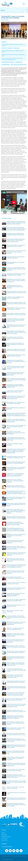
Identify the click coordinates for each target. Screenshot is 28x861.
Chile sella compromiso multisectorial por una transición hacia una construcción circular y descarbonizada (16, 641)
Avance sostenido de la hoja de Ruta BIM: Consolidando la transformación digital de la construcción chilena (15, 386)
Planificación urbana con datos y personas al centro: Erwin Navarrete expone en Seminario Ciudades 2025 (15, 560)
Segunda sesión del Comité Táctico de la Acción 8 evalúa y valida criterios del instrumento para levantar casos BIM (16, 746)
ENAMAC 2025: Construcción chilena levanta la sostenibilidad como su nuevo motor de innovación (16, 535)
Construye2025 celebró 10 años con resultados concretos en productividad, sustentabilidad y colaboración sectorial (16, 320)
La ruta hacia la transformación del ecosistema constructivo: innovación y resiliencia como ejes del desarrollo (16, 269)
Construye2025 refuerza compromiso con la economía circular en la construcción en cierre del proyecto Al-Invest (16, 740)
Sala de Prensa (4, 840)
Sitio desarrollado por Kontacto (8, 859)
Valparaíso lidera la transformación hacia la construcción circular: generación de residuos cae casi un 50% (16, 361)
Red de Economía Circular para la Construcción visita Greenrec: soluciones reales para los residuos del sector (16, 623)
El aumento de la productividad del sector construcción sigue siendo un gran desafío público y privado (16, 670)
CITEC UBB (4, 48)
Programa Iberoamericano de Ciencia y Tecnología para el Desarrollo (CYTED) (13, 51)
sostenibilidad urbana (18, 62)
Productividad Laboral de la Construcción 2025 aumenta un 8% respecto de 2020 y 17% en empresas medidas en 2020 (16, 397)
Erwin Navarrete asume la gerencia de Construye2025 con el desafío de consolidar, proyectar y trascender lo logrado (15, 523)
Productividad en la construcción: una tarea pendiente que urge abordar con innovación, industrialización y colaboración (15, 717)
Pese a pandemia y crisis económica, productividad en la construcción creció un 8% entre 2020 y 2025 (16, 432)
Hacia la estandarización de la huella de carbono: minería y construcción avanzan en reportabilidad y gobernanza (16, 379)
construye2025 (9, 48)
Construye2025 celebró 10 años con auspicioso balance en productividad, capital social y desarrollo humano (16, 373)
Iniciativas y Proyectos (6, 836)
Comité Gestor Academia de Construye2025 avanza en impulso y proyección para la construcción (15, 541)
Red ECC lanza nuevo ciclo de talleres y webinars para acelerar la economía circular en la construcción (16, 252)
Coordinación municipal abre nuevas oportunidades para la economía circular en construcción (15, 286)
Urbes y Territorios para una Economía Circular (18, 64)
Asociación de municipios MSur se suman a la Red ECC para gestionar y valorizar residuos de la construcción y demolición (16, 548)
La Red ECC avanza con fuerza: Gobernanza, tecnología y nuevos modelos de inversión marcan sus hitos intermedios (16, 420)
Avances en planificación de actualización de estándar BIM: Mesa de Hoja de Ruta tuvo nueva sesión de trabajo (16, 439)
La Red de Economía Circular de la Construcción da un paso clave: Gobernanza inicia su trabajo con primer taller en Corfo (16, 705)
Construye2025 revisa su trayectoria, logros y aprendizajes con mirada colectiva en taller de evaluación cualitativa (15, 635)
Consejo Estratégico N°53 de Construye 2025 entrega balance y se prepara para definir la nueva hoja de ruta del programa (16, 332)
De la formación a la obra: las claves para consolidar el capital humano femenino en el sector (15, 338)
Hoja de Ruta (4, 834)
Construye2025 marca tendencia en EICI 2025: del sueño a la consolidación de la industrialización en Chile (16, 594)
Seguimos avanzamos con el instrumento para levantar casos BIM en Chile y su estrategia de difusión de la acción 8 (15, 664)
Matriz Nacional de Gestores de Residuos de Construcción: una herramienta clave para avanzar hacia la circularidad (16, 804)
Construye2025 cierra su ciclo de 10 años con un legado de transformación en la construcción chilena (16, 326)
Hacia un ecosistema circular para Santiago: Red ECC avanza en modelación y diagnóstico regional (16, 426)
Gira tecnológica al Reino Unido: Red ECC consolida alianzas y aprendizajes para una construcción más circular (15, 676)
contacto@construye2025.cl (7, 846)
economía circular (16, 48)
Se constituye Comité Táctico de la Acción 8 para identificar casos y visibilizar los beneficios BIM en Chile (16, 782)
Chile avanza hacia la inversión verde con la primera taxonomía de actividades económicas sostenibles (15, 723)
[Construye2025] (7, 3)
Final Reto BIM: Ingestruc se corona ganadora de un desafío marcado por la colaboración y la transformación (16, 468)
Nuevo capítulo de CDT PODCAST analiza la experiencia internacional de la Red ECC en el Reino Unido (15, 658)
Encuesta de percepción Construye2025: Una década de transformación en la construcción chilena (15, 344)
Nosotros (3, 833)
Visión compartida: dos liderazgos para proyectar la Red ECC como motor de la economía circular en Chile (16, 688)
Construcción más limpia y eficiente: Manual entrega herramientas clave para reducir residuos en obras (16, 617)
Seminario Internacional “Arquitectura (8, 62)
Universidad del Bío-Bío (6, 64)
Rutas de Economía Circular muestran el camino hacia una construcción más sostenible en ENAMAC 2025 (16, 498)
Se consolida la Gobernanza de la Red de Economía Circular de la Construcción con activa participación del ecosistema (16, 776)
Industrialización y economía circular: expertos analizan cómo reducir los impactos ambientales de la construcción (16, 280)
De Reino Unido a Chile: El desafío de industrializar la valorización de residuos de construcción (15, 481)
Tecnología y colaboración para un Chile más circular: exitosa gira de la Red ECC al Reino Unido (15, 752)
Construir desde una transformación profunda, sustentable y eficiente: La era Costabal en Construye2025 (15, 758)
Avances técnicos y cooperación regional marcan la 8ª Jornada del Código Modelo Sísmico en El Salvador (16, 504)
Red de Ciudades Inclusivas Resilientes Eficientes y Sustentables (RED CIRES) (13, 55)
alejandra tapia (4, 41)
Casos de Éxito (4, 838)
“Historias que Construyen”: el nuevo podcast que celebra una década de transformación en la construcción (16, 554)
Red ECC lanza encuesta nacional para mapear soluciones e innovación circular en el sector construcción (16, 367)
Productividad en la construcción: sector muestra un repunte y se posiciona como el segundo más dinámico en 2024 (16, 764)
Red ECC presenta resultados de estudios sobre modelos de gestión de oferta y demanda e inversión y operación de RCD (16, 240)
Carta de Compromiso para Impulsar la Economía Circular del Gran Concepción (12, 45)
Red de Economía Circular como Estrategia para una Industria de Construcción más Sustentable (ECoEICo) (12, 59)
